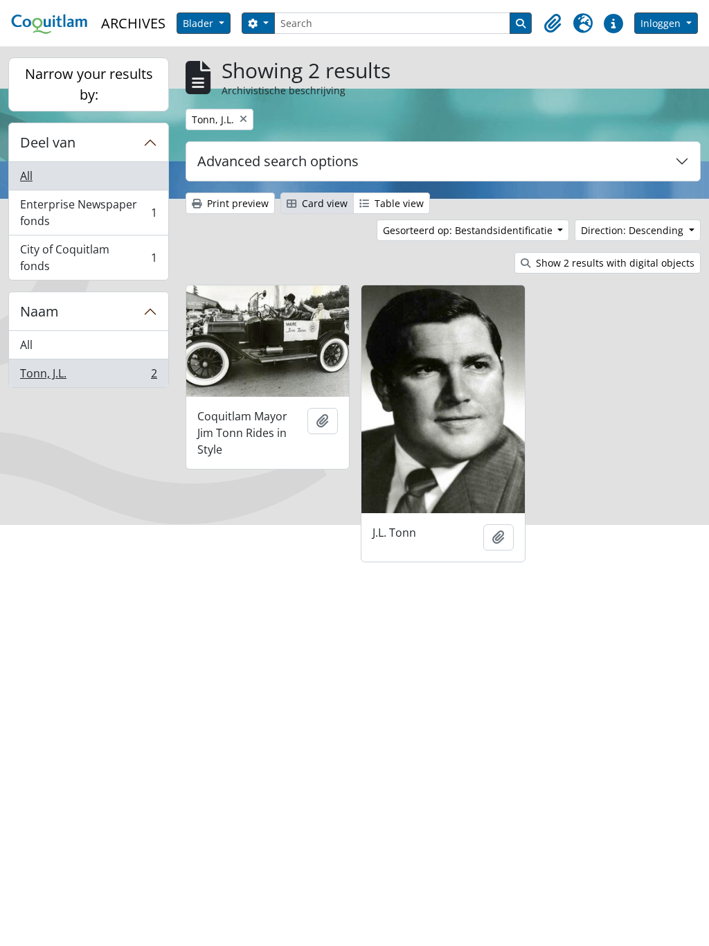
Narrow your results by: (89, 84)
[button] (552, 23)
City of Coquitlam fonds (88, 258)
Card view (323, 203)
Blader (199, 23)
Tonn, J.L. (88, 376)
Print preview (236, 203)
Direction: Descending (633, 230)
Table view (398, 203)
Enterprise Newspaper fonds (88, 213)
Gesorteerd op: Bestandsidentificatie (469, 230)
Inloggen (661, 23)
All (26, 176)
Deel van (47, 142)
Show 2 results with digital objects (613, 262)
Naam (39, 311)
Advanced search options (278, 161)
